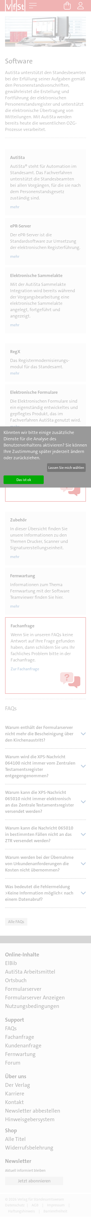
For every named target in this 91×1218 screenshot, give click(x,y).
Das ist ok (23, 479)
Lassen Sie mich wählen (66, 467)
